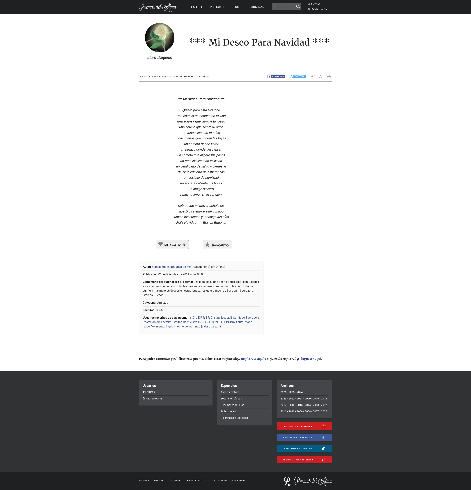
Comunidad (255, 7)
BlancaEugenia (159, 76)
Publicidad (238, 480)
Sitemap (144, 480)
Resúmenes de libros (232, 405)
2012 (324, 405)
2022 (292, 398)
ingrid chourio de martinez (183, 326)
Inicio (142, 76)
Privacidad (194, 480)
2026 (283, 392)
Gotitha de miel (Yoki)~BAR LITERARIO (198, 322)
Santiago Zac (242, 317)
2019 (316, 398)
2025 (292, 392)
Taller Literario (229, 411)
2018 (324, 398)
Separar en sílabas (231, 398)
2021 (300, 398)
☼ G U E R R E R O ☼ (202, 317)
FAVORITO (220, 245)
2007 (316, 411)
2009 (300, 411)
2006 (324, 411)
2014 (308, 405)
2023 (283, 398)
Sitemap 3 (176, 480)
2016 (292, 405)
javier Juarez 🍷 (211, 326)
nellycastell (224, 317)
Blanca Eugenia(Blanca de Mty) (172, 267)
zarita (239, 322)
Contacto (220, 480)
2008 (308, 411)
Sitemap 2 (160, 480)
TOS (207, 480)
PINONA (229, 322)
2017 (283, 405)
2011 (283, 411)
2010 (292, 411)
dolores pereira (161, 322)
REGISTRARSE (319, 9)
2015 (300, 405)
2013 (316, 405)
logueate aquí (311, 359)
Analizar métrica (230, 392)
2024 (300, 392)
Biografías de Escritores (234, 418)
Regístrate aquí (252, 359)
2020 (308, 398)
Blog (235, 7)
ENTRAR (316, 4)
